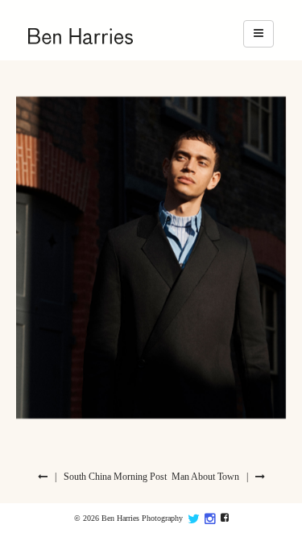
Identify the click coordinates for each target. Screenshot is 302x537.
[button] (258, 34)
